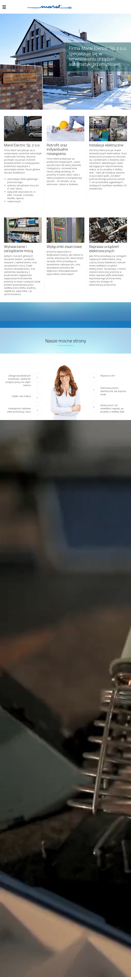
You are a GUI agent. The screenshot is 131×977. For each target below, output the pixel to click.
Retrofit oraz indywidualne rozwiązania (57, 149)
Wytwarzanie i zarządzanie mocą (18, 248)
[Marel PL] (49, 6)
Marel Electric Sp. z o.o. (22, 145)
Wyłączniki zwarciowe (64, 246)
